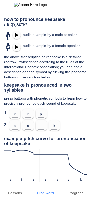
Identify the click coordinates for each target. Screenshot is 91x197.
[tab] (15, 190)
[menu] (7, 6)
